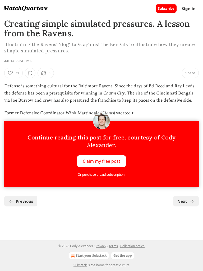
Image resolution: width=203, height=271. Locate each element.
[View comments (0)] (30, 73)
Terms (113, 246)
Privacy (101, 246)
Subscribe (166, 8)
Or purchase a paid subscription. (101, 174)
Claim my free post (101, 161)
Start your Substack (91, 255)
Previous (24, 201)
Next (182, 201)
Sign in (189, 8)
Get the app (122, 255)
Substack (80, 265)
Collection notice (132, 246)
